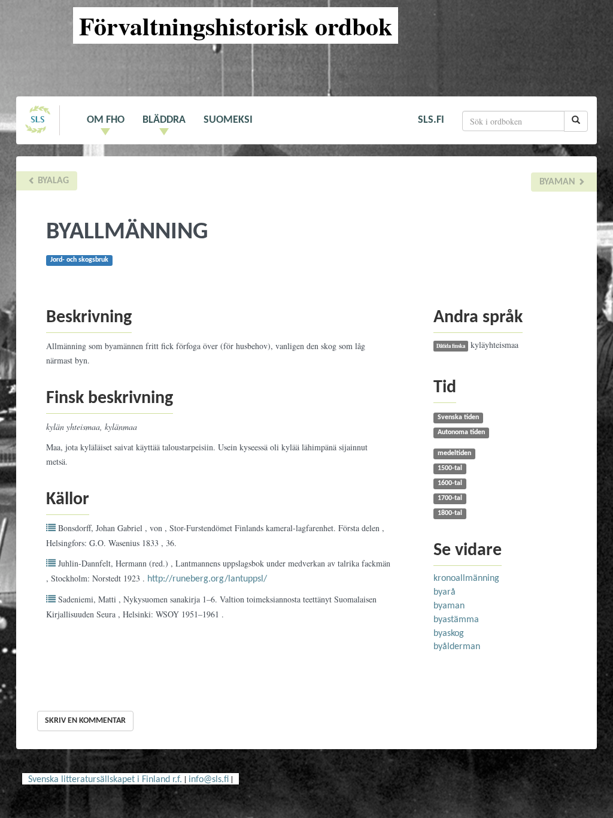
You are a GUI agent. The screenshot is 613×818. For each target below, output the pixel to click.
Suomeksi (228, 120)
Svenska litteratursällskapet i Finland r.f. (105, 779)
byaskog (448, 633)
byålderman (456, 647)
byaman (558, 182)
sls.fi (431, 120)
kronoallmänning (466, 578)
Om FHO (106, 120)
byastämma (456, 620)
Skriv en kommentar (85, 720)
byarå (444, 592)
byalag (52, 181)
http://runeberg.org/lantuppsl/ (207, 579)
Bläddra (164, 120)
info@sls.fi (209, 779)
